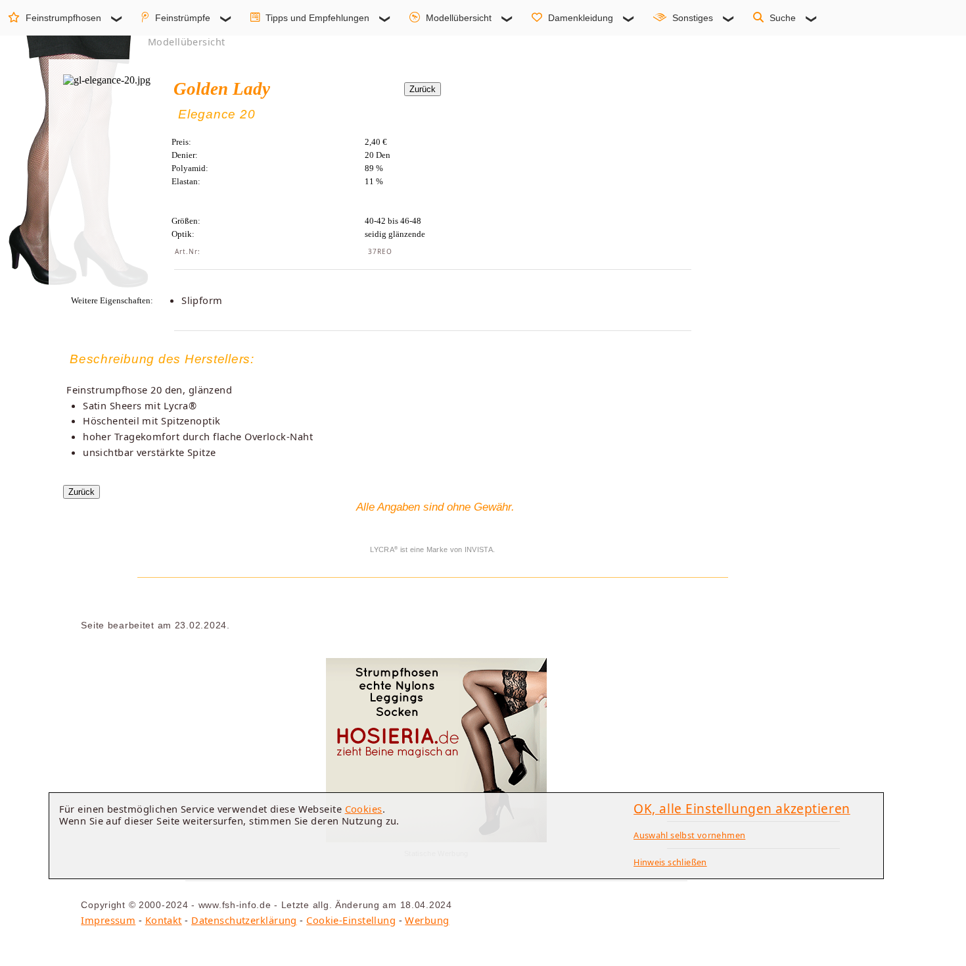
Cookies (363, 808)
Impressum (108, 920)
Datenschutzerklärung (244, 920)
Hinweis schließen (670, 862)
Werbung (427, 920)
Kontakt (163, 920)
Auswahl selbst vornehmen (689, 835)
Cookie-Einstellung (351, 920)
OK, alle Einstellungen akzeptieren (741, 808)
